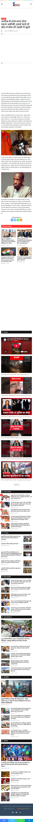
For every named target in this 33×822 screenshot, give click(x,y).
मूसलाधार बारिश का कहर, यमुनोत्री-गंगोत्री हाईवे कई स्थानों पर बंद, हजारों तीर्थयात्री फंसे (20, 662)
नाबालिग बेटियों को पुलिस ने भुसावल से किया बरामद (11, 569)
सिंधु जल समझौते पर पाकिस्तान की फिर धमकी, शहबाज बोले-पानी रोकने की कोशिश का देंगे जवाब (8, 241)
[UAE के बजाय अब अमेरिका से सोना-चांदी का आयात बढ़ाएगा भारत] (5, 774)
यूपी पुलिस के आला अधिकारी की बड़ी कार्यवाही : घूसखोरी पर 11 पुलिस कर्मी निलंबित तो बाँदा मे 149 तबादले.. (20, 794)
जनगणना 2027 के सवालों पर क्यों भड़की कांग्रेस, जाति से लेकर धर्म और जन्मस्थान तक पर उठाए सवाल (21, 609)
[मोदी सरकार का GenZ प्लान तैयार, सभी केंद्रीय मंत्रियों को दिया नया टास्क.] (5, 596)
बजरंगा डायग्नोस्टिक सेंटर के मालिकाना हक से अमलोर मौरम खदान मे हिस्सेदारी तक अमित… (21, 717)
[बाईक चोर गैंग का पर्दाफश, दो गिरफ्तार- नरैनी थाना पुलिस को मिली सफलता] (27, 563)
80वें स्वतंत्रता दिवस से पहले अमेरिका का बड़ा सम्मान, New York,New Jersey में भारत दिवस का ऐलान (7, 259)
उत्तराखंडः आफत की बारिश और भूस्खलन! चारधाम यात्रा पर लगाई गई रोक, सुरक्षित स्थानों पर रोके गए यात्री (21, 655)
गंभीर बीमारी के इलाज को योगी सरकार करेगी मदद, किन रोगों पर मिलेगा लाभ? (20, 510)
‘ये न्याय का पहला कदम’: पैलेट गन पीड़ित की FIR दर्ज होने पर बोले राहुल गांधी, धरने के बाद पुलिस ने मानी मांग (21, 504)
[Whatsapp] (18, 220)
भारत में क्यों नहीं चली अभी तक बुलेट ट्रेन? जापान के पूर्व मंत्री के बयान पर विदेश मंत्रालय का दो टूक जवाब (21, 710)
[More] (21, 220)
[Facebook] (12, 220)
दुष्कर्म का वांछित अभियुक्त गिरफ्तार (9, 543)
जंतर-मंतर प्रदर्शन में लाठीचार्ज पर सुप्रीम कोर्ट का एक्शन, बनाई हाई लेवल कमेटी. (21, 588)
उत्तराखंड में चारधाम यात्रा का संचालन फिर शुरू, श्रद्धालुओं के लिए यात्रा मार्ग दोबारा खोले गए (21, 669)
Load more (16, 484)
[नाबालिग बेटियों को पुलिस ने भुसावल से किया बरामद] (27, 570)
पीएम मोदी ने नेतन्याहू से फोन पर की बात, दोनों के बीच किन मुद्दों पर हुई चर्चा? (24, 258)
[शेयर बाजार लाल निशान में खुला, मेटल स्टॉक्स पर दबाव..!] (5, 781)
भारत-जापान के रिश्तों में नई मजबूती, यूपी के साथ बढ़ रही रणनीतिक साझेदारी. (21, 601)
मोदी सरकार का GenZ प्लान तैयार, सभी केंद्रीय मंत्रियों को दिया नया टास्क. (20, 595)
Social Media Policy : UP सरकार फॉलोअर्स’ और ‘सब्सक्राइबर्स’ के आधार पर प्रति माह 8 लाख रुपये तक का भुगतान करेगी (21, 732)
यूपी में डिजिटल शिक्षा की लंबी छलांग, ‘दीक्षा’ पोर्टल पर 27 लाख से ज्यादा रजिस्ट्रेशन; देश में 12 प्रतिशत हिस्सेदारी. (16, 701)
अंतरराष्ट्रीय (4, 18)
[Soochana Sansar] (16, 4)
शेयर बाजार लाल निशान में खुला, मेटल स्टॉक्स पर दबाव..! (20, 779)
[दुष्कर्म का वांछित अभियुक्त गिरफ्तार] (27, 546)
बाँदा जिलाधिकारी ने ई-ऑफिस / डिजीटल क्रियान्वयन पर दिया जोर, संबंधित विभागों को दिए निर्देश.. (21, 724)
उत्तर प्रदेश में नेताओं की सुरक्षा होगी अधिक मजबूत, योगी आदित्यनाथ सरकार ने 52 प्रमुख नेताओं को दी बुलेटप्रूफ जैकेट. (21, 518)
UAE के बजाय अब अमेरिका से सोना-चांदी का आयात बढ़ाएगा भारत (21, 772)
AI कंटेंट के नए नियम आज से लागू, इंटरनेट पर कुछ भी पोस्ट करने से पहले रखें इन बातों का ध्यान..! (15, 764)
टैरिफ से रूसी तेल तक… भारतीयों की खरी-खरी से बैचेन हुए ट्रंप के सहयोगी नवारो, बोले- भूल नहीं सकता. (24, 241)
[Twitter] (15, 220)
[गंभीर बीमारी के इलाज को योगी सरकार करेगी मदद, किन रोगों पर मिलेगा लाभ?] (5, 512)
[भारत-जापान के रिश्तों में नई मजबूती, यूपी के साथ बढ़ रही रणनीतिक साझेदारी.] (5, 603)
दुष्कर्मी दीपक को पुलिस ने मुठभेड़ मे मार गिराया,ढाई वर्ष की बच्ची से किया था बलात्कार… (11, 538)
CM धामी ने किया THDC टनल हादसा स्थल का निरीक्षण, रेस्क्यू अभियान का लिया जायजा (15, 640)
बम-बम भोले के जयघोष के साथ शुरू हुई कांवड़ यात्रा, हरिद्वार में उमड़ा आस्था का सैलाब (20, 648)
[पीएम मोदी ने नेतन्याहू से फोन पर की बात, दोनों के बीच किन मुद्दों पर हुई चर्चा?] (24, 251)
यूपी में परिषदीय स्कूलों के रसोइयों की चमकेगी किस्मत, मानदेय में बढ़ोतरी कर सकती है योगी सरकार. (20, 525)
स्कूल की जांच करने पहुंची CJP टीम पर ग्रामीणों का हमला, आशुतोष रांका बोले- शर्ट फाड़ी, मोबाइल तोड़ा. (21, 497)
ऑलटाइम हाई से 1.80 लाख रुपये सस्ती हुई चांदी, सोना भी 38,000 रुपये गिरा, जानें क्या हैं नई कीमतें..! (21, 787)
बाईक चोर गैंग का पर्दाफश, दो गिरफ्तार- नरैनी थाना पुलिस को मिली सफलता (11, 561)
